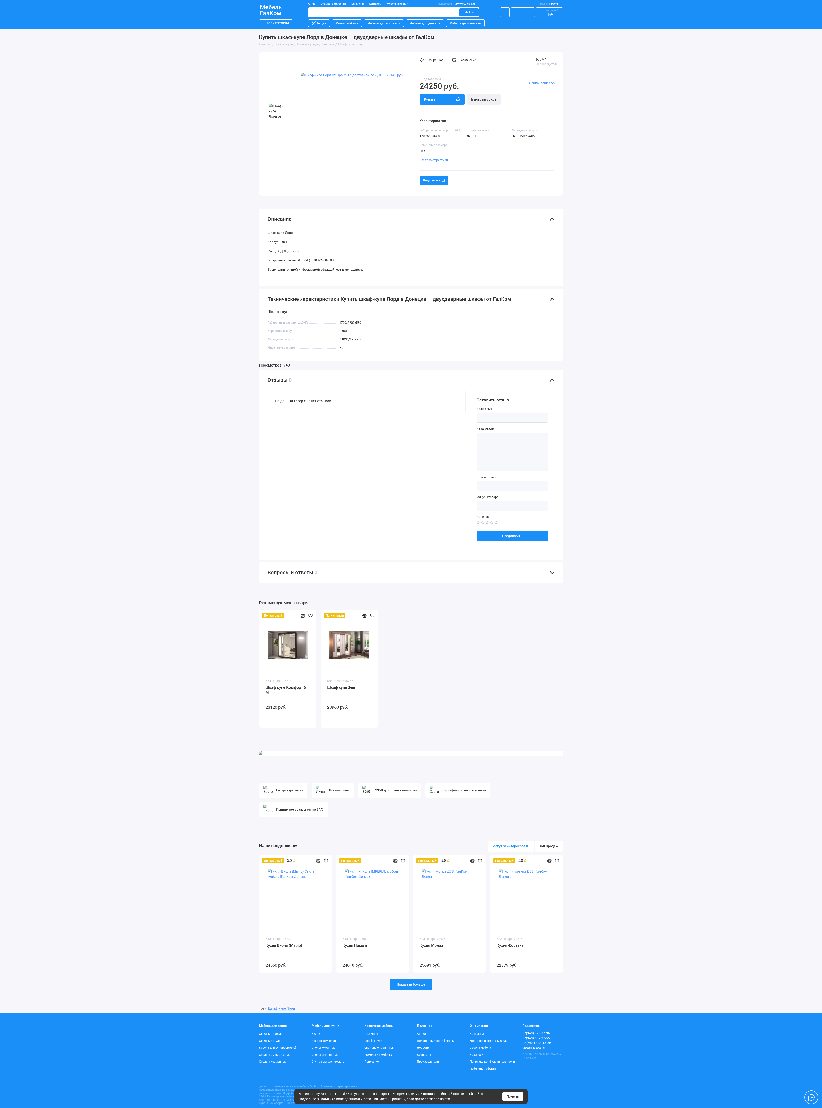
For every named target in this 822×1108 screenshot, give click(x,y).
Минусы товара (488, 497)
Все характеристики (434, 160)
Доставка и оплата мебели (489, 1040)
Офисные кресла (271, 1033)
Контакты (375, 3)
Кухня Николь (354, 945)
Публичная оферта (483, 1068)
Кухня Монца (431, 945)
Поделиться (431, 180)
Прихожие (371, 1061)
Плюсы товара (487, 477)
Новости (423, 1047)
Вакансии (357, 3)
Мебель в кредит (397, 3)
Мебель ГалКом (271, 10)
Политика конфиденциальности (345, 1099)
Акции (321, 23)
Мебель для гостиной (383, 23)
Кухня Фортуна (510, 945)
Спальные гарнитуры (379, 1047)
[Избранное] (529, 12)
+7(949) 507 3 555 (536, 1038)
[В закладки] (310, 615)
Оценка (483, 517)
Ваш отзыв (486, 428)
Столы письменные (272, 1061)
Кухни (316, 1033)
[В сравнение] (302, 615)
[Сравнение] (517, 12)
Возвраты (424, 1054)
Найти (469, 12)
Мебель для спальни (465, 23)
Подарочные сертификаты (435, 1040)
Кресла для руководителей (278, 1047)
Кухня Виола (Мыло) (283, 945)
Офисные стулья (270, 1040)
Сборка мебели (480, 1047)
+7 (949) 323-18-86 (536, 1043)
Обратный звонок (533, 1048)
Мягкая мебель (346, 23)
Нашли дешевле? (542, 83)
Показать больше (411, 984)
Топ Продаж (548, 846)
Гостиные (371, 1033)
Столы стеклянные (325, 1054)
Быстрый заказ (483, 99)
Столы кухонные (323, 1047)
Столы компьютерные (274, 1054)
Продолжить (512, 536)
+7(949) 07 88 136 (456, 3)
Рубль (549, 3)
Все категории (278, 23)
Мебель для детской (425, 23)
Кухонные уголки (324, 1040)
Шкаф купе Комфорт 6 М (285, 690)
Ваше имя (485, 408)
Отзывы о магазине (333, 3)
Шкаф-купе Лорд (281, 1008)
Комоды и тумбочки (378, 1054)
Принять (513, 1096)
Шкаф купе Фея (341, 687)
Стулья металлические (328, 1061)
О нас (311, 3)
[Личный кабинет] (505, 12)
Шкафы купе (373, 1040)
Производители (428, 1061)
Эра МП (541, 59)
